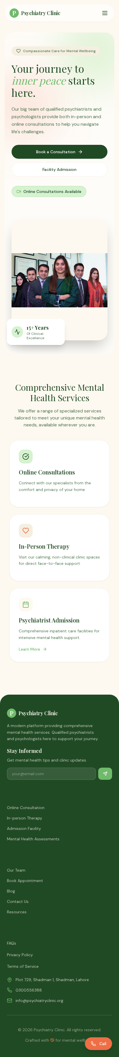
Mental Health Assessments (33, 838)
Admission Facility (24, 828)
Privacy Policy (20, 954)
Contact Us (18, 901)
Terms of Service (23, 966)
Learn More (29, 649)
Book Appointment (25, 880)
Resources (17, 911)
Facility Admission (59, 169)
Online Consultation (25, 807)
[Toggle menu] (104, 13)
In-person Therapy (24, 818)
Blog (11, 891)
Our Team (16, 870)
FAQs (11, 943)
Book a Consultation (55, 151)
